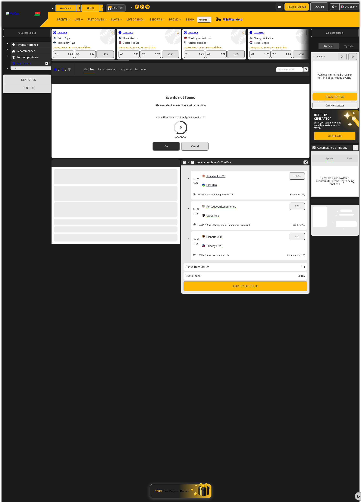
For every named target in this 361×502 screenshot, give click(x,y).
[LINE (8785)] (55, 69)
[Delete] (305, 168)
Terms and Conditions (336, 89)
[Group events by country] (47, 117)
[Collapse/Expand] (356, 214)
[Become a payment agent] (279, 7)
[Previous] (46, 63)
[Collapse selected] (43, 117)
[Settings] (334, 6)
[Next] (192, 168)
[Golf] (62, 69)
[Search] (306, 69)
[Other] (277, 83)
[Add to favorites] (112, 32)
